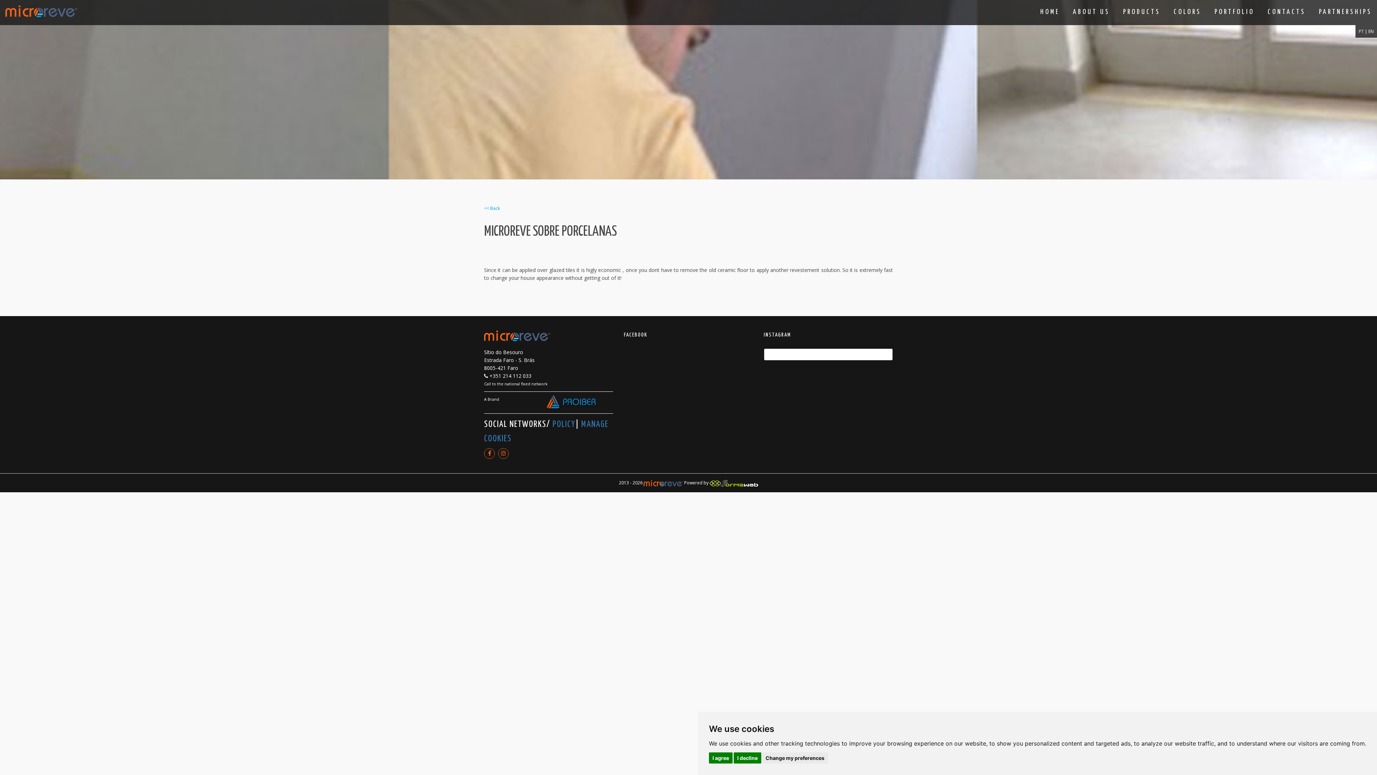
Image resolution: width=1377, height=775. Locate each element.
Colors (1187, 12)
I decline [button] (747, 758)
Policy (564, 424)
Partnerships (1345, 12)
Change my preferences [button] (795, 758)
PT (1362, 31)
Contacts (1287, 12)
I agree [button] (721, 758)
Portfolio (1234, 12)
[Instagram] (503, 453)
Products (1141, 12)
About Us (1091, 12)
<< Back (492, 208)
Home (1050, 12)
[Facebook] (489, 453)
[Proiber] (572, 402)
